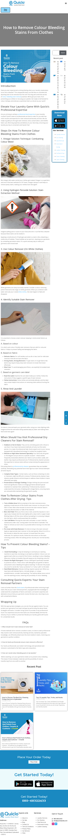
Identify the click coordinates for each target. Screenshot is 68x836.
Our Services (26, 831)
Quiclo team (20, 587)
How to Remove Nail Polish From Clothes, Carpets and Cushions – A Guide (16, 739)
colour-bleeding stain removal (11, 97)
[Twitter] (56, 824)
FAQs (23, 833)
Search (63, 53)
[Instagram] (53, 824)
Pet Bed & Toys (60, 153)
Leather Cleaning (60, 150)
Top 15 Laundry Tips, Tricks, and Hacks (49, 697)
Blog (23, 822)
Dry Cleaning (59, 137)
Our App (24, 820)
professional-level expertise (26, 114)
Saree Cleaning (60, 159)
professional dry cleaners (21, 466)
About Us (25, 818)
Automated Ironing (42, 824)
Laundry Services (60, 134)
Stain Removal (60, 141)
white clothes (22, 292)
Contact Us (25, 824)
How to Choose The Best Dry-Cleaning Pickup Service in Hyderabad (15, 698)
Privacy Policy (26, 829)
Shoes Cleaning (60, 156)
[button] (65, 3)
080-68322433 (34, 801)
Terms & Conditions (28, 826)
